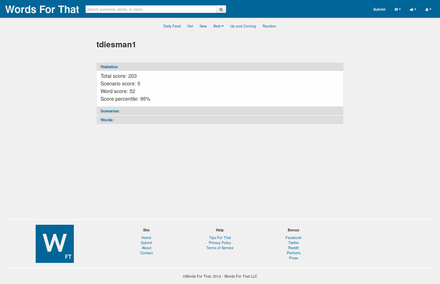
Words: (107, 120)
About (146, 247)
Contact (146, 252)
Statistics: (109, 66)
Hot (190, 25)
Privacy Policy (220, 242)
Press (293, 257)
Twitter (293, 242)
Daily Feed (172, 25)
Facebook (293, 237)
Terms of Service (219, 247)
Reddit (293, 247)
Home (146, 237)
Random (269, 25)
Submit (379, 9)
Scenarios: (110, 111)
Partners (293, 252)
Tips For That (220, 237)
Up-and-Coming (243, 25)
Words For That (42, 9)
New (203, 25)
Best (217, 25)
